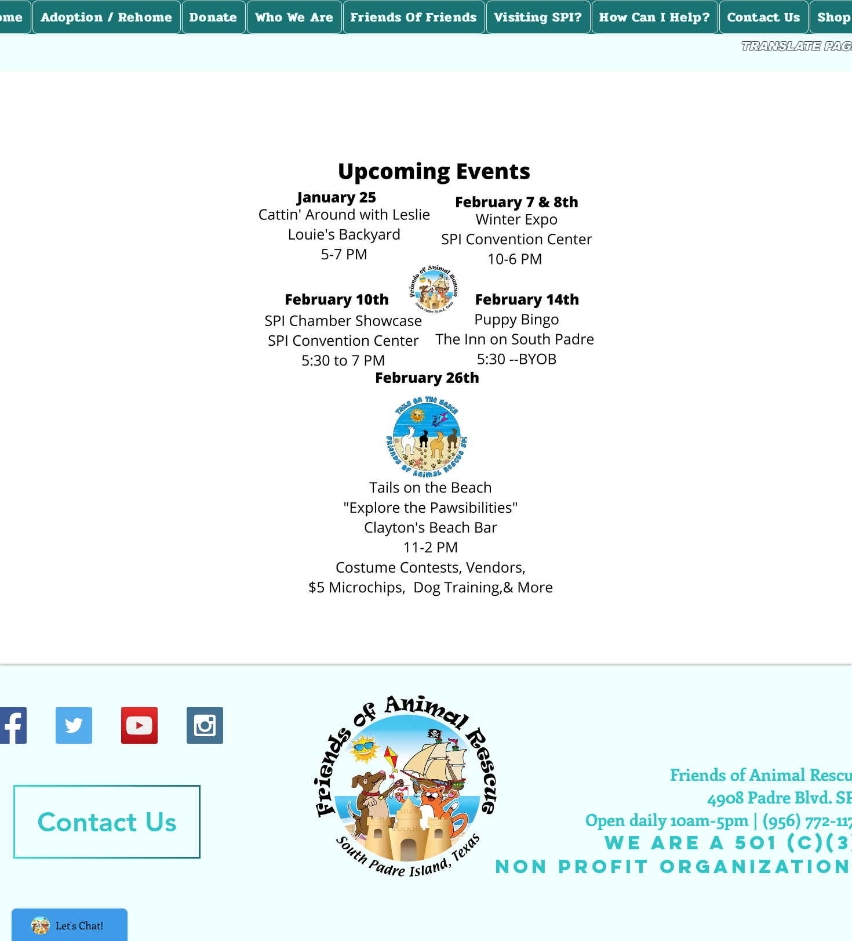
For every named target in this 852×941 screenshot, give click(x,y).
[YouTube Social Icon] (139, 725)
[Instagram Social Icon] (205, 725)
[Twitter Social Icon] (74, 725)
